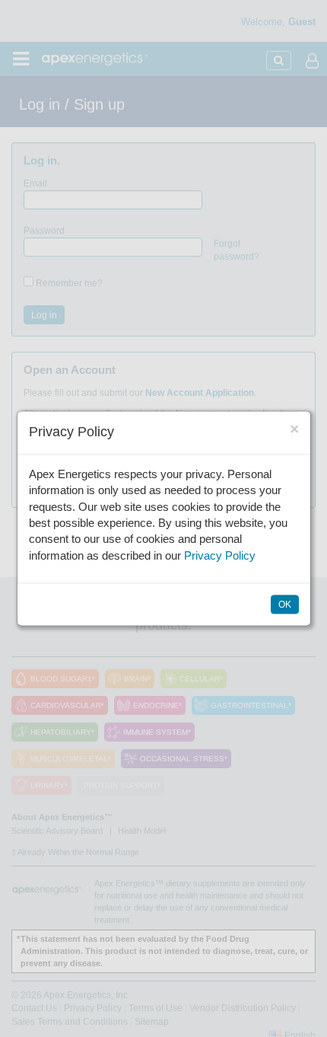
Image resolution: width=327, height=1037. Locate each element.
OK (284, 605)
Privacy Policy (220, 555)
